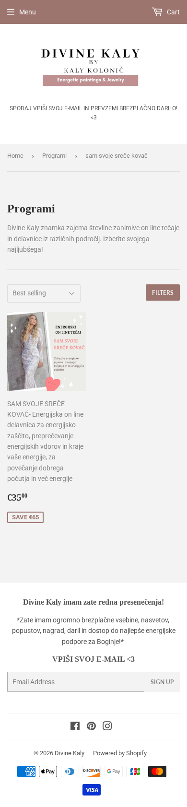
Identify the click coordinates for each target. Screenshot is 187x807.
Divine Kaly (69, 753)
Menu (27, 12)
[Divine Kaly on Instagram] (107, 727)
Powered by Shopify (120, 753)
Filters (163, 292)
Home (15, 155)
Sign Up (162, 682)
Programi (54, 155)
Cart (172, 12)
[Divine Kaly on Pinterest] (91, 727)
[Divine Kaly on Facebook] (75, 727)
